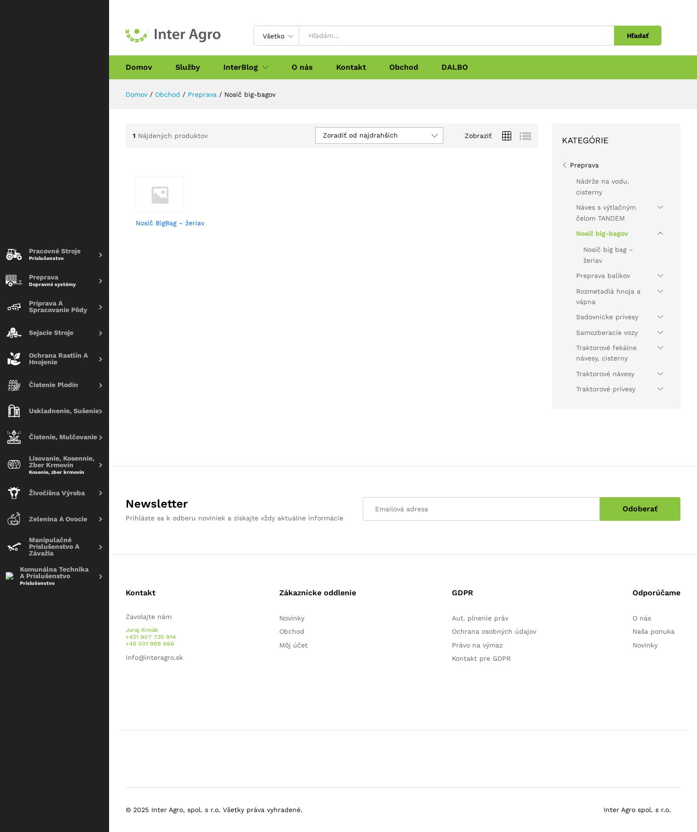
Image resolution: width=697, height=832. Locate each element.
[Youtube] (143, 687)
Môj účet (293, 645)
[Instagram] (157, 687)
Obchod (403, 67)
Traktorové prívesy (605, 389)
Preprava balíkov (603, 275)
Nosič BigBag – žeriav (170, 223)
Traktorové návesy (605, 374)
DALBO (454, 67)
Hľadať (638, 35)
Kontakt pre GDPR (481, 658)
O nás (302, 67)
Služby (187, 67)
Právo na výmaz (477, 645)
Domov (139, 67)
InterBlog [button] (240, 67)
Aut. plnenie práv (480, 618)
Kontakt (351, 67)
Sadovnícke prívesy (607, 317)
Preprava (584, 165)
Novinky (291, 618)
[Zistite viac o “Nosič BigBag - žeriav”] (166, 207)
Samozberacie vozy (607, 332)
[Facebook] (128, 687)
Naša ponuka (654, 631)
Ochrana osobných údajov (494, 631)
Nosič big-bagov (602, 233)
